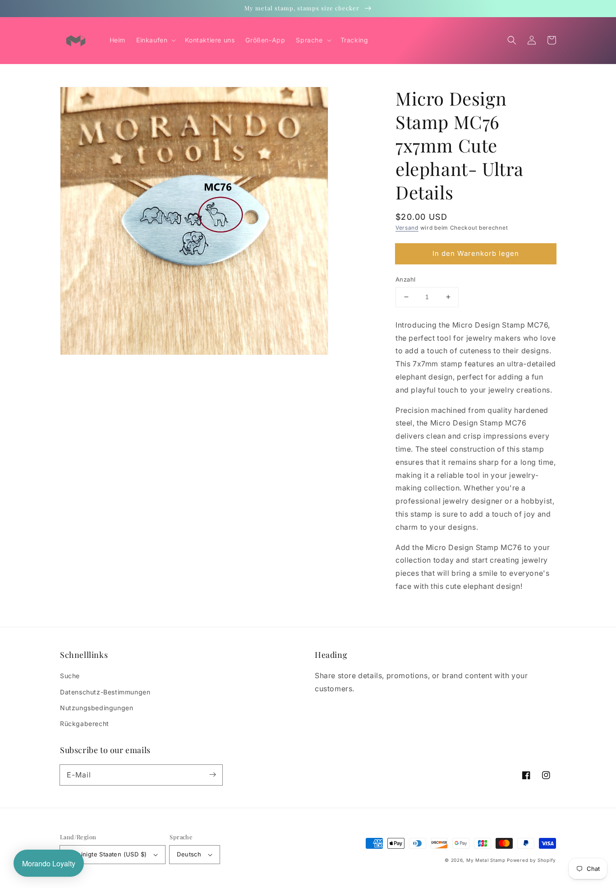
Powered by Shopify (531, 860)
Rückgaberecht (84, 723)
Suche (70, 676)
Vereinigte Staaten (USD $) (107, 854)
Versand (406, 227)
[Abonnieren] (212, 775)
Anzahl (405, 279)
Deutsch (189, 854)
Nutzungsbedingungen (96, 708)
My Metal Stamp (486, 860)
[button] (512, 40)
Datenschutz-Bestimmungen (105, 692)
